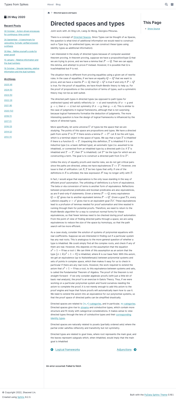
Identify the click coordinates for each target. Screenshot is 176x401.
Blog (58, 4)
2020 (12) (8, 111)
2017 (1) (8, 121)
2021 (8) (8, 105)
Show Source (154, 28)
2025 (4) (8, 84)
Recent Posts (12, 25)
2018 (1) (8, 116)
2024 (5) (8, 90)
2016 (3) (8, 126)
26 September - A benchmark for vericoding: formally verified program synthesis (21, 42)
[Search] (166, 4)
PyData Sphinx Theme (155, 394)
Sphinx (20, 397)
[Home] (49, 12)
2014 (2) (8, 131)
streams (85, 307)
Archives (10, 79)
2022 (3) (8, 100)
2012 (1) (8, 137)
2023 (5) (8, 95)
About (50, 4)
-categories (92, 303)
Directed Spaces (82, 37)
